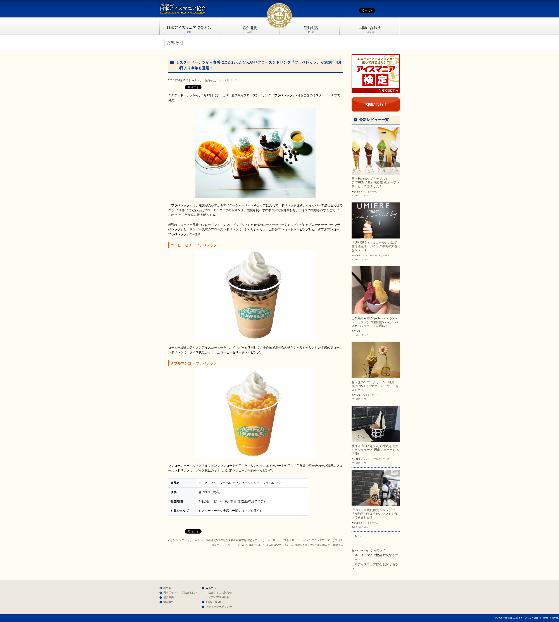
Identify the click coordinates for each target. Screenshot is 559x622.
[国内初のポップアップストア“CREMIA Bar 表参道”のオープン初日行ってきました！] (376, 150)
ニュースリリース (226, 80)
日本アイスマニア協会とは (189, 26)
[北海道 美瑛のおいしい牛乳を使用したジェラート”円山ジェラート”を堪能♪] (376, 423)
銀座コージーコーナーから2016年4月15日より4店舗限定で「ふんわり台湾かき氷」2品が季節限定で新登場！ (276, 545)
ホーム (167, 587)
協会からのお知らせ (220, 592)
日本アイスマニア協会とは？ (180, 592)
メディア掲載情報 (218, 597)
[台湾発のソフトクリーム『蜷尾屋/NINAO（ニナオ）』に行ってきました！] (376, 360)
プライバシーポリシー (219, 606)
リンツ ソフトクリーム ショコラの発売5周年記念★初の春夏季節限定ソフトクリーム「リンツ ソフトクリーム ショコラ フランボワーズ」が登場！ (256, 540)
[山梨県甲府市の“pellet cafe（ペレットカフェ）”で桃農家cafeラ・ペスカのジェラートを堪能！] (376, 290)
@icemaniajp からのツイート (372, 550)
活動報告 (310, 26)
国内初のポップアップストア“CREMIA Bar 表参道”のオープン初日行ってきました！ (375, 182)
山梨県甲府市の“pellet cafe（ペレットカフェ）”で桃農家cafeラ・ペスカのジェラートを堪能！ (375, 322)
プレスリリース (381, 255)
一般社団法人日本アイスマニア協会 (183, 9)
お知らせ (210, 80)
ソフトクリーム (370, 191)
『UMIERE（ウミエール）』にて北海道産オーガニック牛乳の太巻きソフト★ (374, 246)
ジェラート (368, 255)
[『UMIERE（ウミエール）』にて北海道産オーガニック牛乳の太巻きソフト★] (376, 220)
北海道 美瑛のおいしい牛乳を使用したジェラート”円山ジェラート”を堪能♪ (376, 449)
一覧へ (356, 536)
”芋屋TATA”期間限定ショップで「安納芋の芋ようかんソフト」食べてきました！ (374, 513)
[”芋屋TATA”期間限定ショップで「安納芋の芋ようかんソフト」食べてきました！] (376, 487)
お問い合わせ (370, 26)
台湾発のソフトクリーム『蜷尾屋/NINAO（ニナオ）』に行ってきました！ (375, 386)
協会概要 (249, 26)
